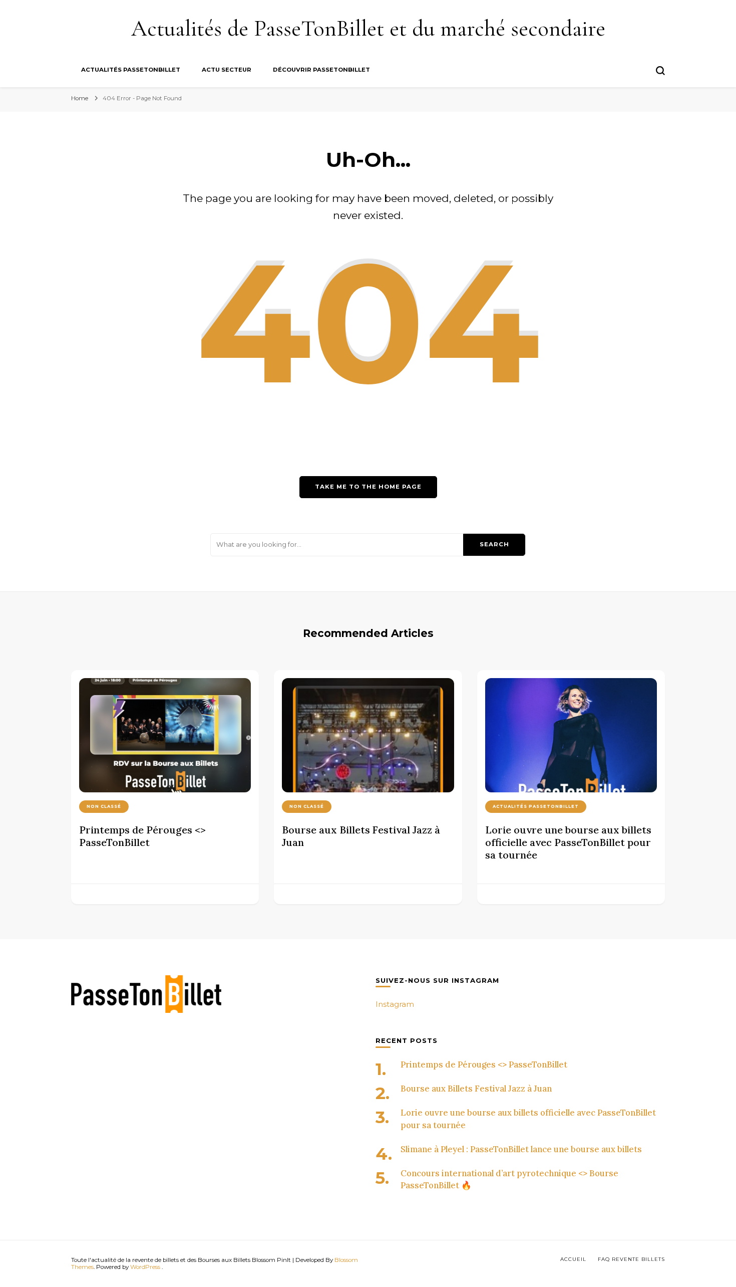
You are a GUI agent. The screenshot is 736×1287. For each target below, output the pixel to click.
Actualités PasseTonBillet (130, 69)
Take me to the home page (368, 486)
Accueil (573, 1259)
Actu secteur (226, 69)
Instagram (395, 1004)
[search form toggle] (660, 70)
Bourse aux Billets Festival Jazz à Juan (476, 1088)
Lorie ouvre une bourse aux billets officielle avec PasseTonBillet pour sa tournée (568, 842)
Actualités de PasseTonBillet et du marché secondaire (368, 28)
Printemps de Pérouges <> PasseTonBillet (142, 835)
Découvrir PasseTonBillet (321, 69)
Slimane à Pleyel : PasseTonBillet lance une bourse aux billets (521, 1149)
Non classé (104, 806)
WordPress (145, 1266)
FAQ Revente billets (631, 1259)
